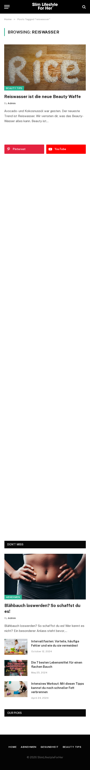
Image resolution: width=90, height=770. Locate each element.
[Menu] (7, 7)
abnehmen (13, 597)
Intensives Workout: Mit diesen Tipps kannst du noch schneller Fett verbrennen (57, 688)
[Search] (83, 7)
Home (13, 746)
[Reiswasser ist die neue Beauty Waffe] (45, 67)
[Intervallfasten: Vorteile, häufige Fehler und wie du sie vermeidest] (15, 647)
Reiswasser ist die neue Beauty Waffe (42, 96)
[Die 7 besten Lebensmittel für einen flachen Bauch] (15, 668)
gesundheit (49, 746)
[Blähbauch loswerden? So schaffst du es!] (45, 577)
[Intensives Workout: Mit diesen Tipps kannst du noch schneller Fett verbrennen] (15, 689)
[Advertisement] (45, 347)
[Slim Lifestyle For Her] (45, 7)
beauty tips (14, 88)
